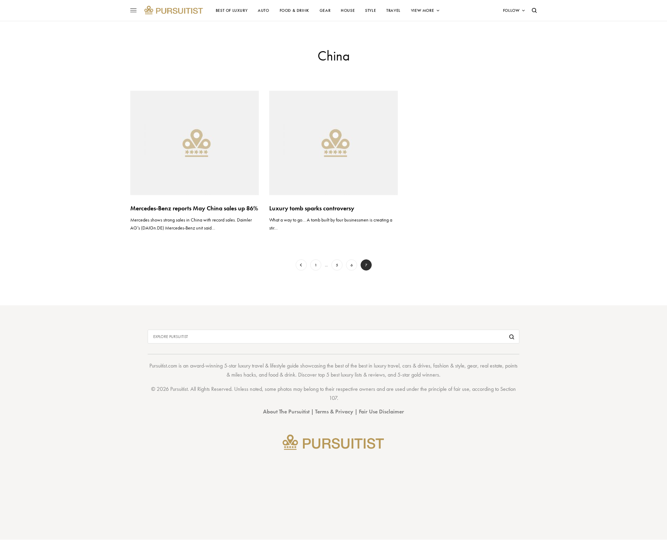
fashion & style (448, 365)
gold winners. (425, 374)
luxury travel (387, 365)
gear (472, 365)
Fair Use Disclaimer (381, 411)
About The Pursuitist (286, 411)
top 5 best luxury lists (340, 374)
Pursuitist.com (163, 365)
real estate (491, 365)
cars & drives (416, 365)
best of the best (351, 365)
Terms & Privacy (334, 411)
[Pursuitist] (173, 10)
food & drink (282, 374)
